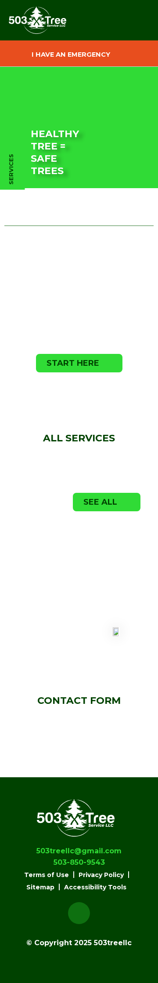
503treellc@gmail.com (79, 851)
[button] (79, 53)
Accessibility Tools (95, 887)
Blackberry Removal (37, 626)
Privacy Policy (101, 875)
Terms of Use (46, 875)
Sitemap (40, 887)
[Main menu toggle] (131, 20)
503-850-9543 (103, 386)
